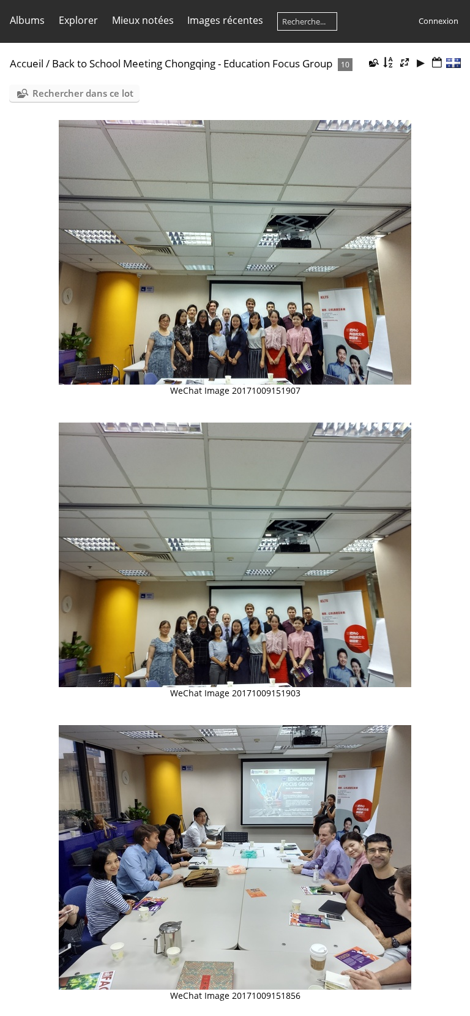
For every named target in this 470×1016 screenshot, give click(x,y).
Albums (27, 20)
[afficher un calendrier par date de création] (437, 62)
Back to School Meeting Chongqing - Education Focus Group (192, 63)
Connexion (438, 20)
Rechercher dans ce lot (82, 93)
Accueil (26, 63)
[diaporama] (420, 62)
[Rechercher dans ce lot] (373, 62)
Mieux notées (143, 20)
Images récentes (225, 20)
